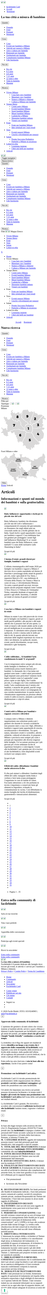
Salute (8, 245)
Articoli (9, 317)
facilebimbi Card (13, 7)
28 (11, 869)
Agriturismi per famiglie (16, 55)
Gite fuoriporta (12, 60)
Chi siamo (10, 995)
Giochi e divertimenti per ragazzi (24, 134)
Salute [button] (8, 137)
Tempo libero (11, 238)
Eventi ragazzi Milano (20, 132)
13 (11, 834)
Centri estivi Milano (19, 106)
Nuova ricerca (7, 161)
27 (11, 866)
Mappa (13, 231)
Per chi (9, 69)
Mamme (9, 83)
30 (11, 873)
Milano (4, 408)
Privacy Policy (7, 971)
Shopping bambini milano (22, 118)
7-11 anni (10, 76)
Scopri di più (9, 551)
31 (11, 876)
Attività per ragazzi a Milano (18, 48)
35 (11, 885)
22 (11, 855)
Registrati (11, 11)
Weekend (10, 34)
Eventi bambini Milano (20, 109)
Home (8, 256)
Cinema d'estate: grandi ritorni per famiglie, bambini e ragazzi (19, 560)
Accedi (9, 9)
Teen (8, 243)
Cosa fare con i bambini (21, 95)
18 (11, 845)
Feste (8, 240)
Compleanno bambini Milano (18, 58)
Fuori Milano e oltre (9, 451)
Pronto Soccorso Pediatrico (22, 139)
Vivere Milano (12, 236)
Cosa (8, 43)
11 (10, 829)
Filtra (4, 483)
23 (11, 857)
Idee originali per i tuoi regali (23, 127)
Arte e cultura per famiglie (17, 51)
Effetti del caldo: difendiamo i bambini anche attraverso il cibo (21, 767)
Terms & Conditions (36, 971)
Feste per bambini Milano (22, 125)
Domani (9, 32)
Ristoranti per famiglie (15, 53)
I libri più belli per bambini (22, 148)
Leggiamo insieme (19, 146)
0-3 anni (9, 71)
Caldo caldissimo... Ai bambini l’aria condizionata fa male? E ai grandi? (20, 658)
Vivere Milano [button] (12, 92)
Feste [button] (8, 123)
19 (11, 848)
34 (11, 883)
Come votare (11, 991)
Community (11, 979)
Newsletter (10, 984)
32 (11, 878)
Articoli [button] (9, 151)
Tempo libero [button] (11, 104)
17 (11, 843)
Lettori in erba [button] (12, 144)
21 (11, 852)
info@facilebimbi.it (9, 1014)
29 (11, 871)
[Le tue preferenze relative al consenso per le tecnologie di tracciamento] (4, 1290)
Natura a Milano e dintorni (22, 99)
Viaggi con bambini (19, 120)
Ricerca (5, 88)
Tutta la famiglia (13, 81)
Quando (9, 27)
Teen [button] (8, 130)
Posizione (5, 406)
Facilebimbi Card (13, 986)
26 (11, 864)
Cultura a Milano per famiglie (23, 102)
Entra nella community (10, 955)
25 (11, 862)
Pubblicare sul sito (13, 993)
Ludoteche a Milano (19, 116)
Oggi (8, 30)
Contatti (9, 998)
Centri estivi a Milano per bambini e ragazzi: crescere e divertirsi (20, 712)
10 (11, 827)
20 (11, 850)
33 (11, 880)
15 (11, 838)
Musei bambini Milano (20, 113)
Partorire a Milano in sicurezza (24, 141)
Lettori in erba (12, 247)
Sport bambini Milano (20, 111)
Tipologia (5, 404)
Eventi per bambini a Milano (18, 46)
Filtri (3, 231)
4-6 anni (9, 74)
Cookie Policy (20, 971)
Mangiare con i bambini (21, 97)
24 (11, 859)
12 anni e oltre (12, 78)
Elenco (20, 231)
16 (11, 841)
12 (11, 831)
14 (11, 836)
